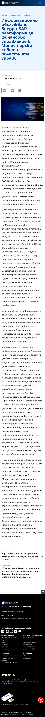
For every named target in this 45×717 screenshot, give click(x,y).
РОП (24, 640)
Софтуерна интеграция (9, 656)
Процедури (5, 647)
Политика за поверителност (11, 712)
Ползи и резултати (29, 647)
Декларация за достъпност (10, 714)
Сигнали (12, 618)
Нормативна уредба (29, 642)
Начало (4, 15)
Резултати (5, 640)
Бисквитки (27, 712)
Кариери (4, 644)
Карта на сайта (27, 714)
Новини (27, 15)
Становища (27, 658)
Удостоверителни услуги (10, 662)
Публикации (15, 15)
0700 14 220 (7, 615)
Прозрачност (27, 644)
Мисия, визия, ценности (9, 637)
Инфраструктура (7, 658)
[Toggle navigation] (40, 3)
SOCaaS (4, 660)
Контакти (5, 618)
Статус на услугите (24, 618)
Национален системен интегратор (16, 607)
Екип (3, 642)
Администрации (28, 637)
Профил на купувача (29, 649)
